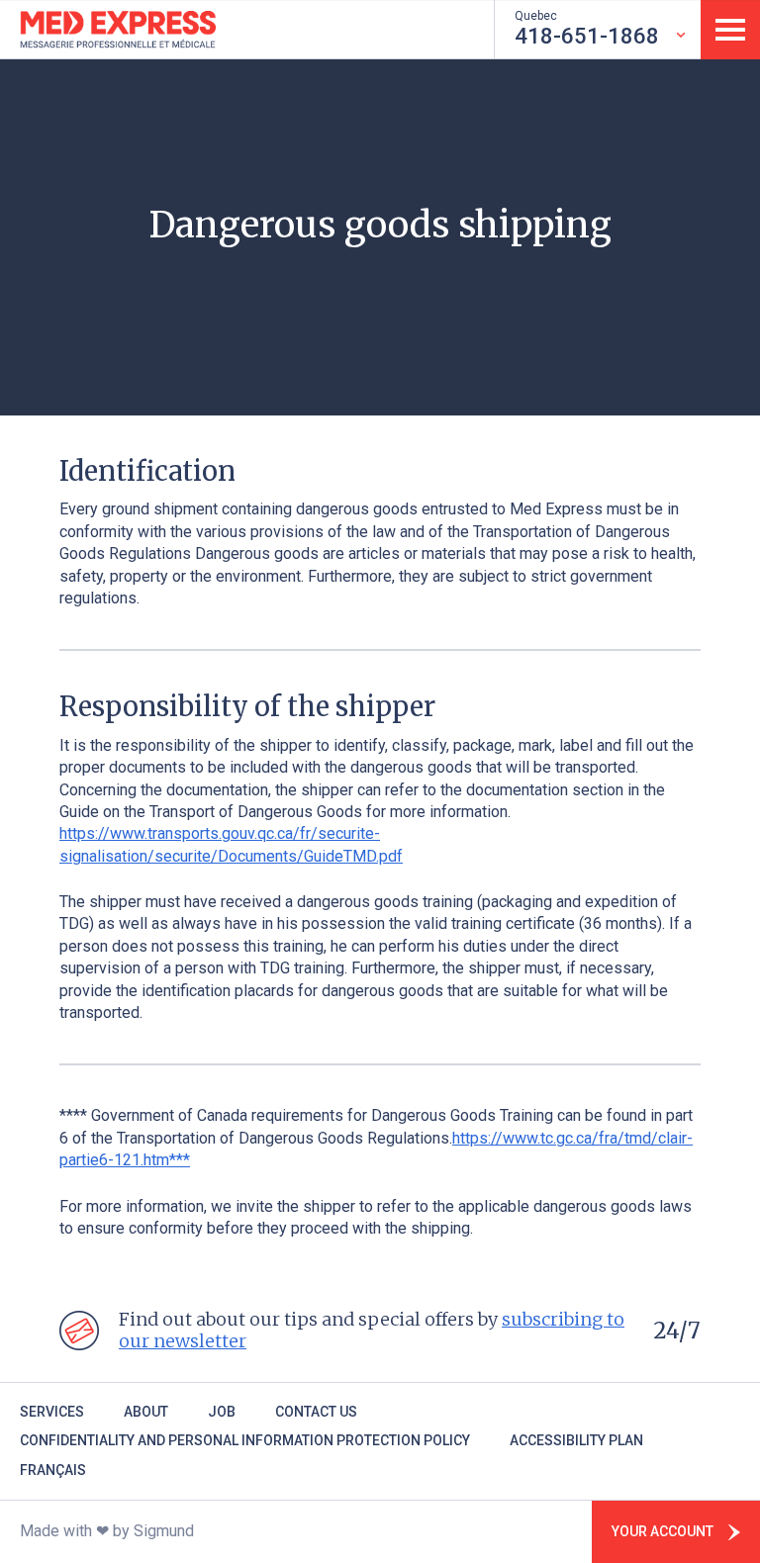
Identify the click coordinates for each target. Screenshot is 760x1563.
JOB (222, 1412)
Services (52, 1412)
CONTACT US (316, 1412)
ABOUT (146, 1412)
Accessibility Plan (576, 1440)
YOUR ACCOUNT (662, 1531)
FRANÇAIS (53, 1470)
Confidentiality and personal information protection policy (245, 1440)
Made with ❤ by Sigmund (107, 1530)
